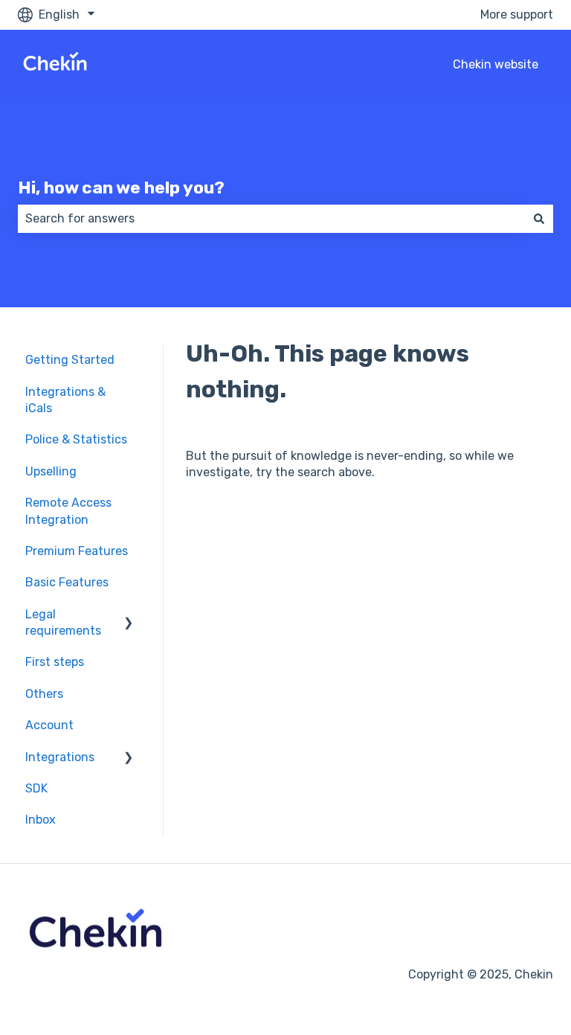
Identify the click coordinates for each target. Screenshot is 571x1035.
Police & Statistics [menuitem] (76, 439)
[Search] (539, 219)
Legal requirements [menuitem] (63, 622)
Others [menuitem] (44, 694)
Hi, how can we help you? (121, 187)
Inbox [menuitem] (40, 820)
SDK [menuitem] (36, 788)
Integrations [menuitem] (59, 757)
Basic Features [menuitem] (67, 582)
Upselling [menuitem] (51, 471)
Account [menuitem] (49, 725)
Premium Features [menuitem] (76, 551)
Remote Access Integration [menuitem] (68, 511)
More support (516, 14)
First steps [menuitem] (54, 662)
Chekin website (495, 64)
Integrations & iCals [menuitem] (65, 400)
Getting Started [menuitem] (69, 360)
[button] (129, 615)
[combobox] (271, 219)
